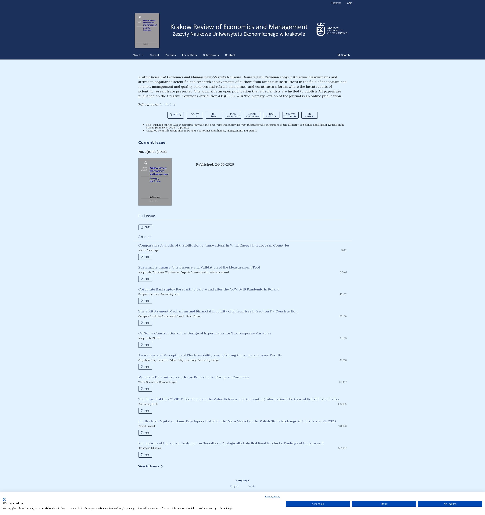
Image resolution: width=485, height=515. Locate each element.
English (235, 486)
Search (345, 54)
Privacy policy (272, 496)
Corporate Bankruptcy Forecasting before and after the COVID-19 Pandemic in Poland (208, 289)
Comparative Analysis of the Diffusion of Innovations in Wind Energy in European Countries (214, 245)
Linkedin (167, 104)
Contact (230, 54)
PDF (146, 227)
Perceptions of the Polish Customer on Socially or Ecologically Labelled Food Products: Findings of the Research (231, 443)
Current (154, 54)
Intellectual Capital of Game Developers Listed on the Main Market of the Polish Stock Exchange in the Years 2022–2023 (237, 421)
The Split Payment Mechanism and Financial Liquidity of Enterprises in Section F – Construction (217, 311)
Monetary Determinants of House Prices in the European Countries (193, 377)
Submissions (211, 54)
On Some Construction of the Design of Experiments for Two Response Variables (204, 333)
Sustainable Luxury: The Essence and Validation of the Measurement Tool (199, 267)
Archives (170, 54)
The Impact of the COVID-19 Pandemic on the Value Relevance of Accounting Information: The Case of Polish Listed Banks (238, 399)
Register (336, 2)
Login (348, 2)
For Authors (189, 54)
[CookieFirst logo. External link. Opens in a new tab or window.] (4, 499)
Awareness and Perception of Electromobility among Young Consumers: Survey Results (210, 355)
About (137, 54)
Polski (251, 486)
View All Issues (148, 466)
